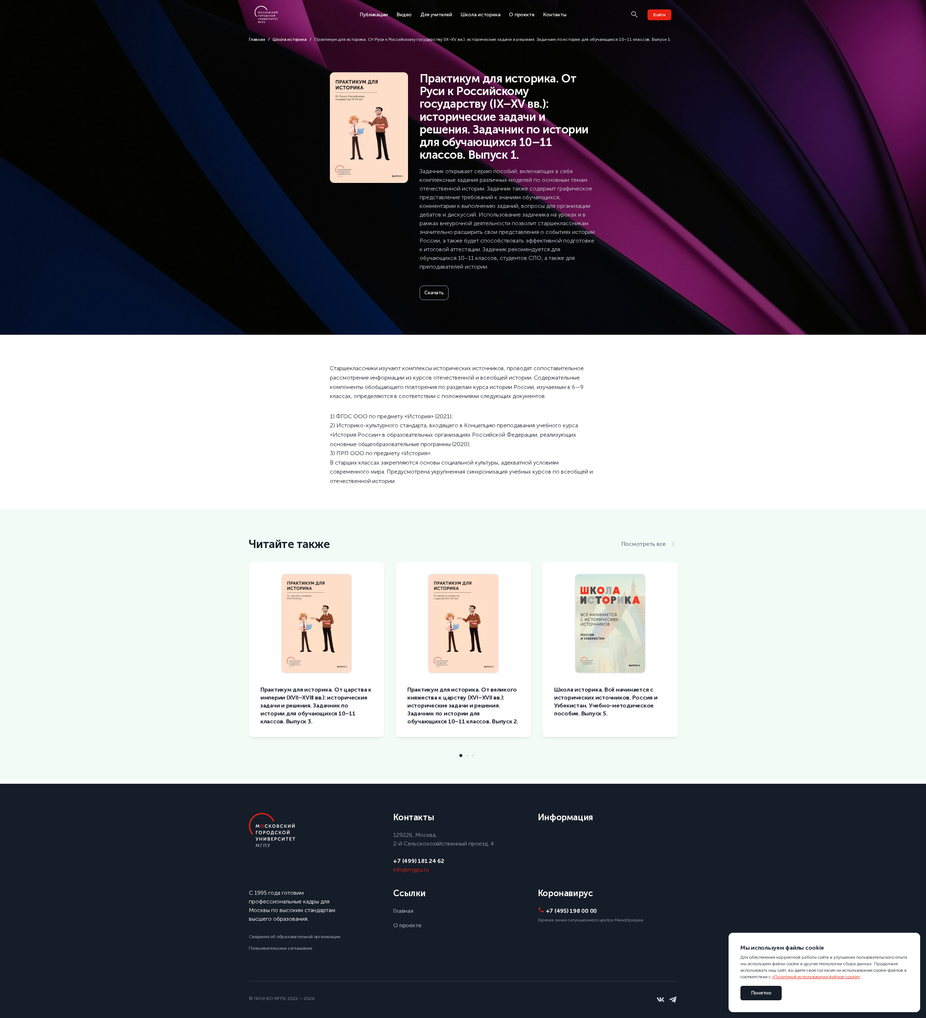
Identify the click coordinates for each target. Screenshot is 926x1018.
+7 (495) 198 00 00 (571, 910)
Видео (404, 15)
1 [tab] (460, 755)
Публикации (374, 15)
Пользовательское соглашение (280, 948)
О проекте (521, 15)
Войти (659, 14)
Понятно (761, 993)
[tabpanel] (316, 655)
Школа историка (480, 15)
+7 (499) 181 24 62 (418, 860)
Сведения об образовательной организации (294, 936)
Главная (257, 39)
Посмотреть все (643, 543)
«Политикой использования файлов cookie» (816, 976)
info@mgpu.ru (411, 869)
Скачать (434, 293)
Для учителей (436, 15)
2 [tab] (467, 755)
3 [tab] (473, 755)
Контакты (554, 15)
